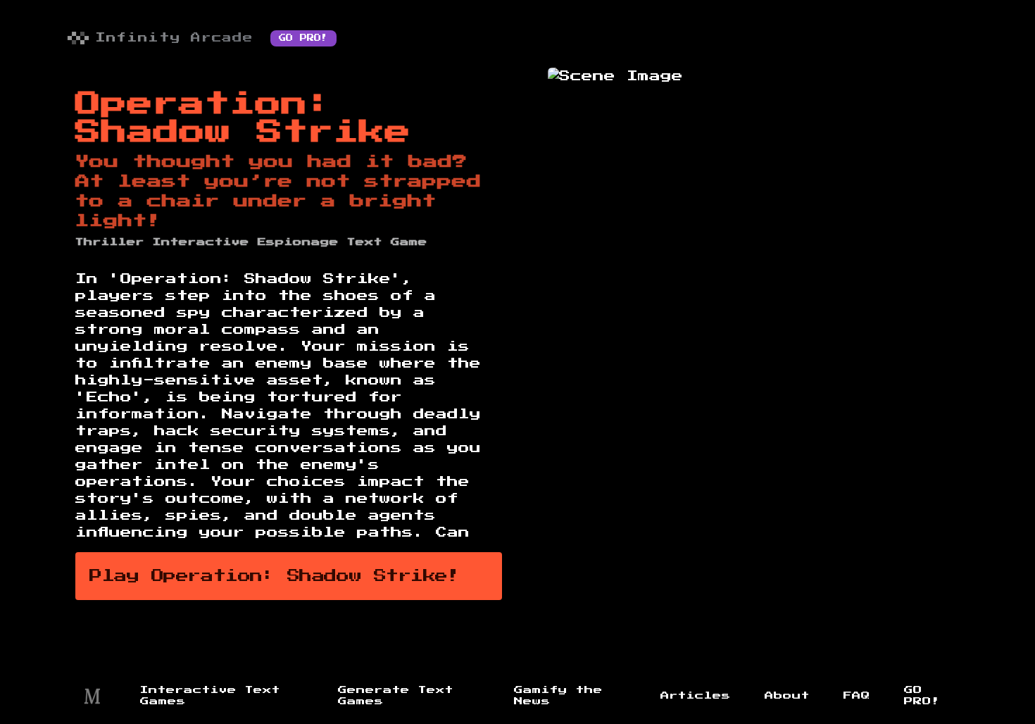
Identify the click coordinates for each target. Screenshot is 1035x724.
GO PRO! (303, 38)
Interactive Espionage (246, 242)
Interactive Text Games (210, 696)
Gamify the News (558, 696)
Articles (695, 696)
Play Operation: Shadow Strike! (274, 576)
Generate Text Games (395, 696)
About (787, 696)
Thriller (109, 242)
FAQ (856, 696)
